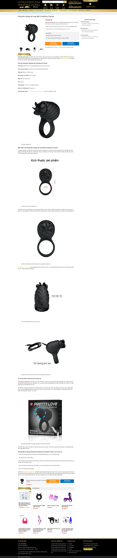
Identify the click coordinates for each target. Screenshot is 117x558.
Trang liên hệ (71, 545)
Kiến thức (88, 10)
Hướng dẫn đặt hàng (87, 0)
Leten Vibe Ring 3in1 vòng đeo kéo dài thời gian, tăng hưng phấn (39, 530)
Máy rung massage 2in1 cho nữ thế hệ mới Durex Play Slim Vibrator (25, 504)
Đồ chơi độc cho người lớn (24, 267)
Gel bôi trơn (31, 10)
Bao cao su (25, 10)
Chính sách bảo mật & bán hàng (75, 550)
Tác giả (70, 549)
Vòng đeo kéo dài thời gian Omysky (67, 506)
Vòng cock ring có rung (53, 505)
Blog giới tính (71, 547)
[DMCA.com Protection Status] (88, 549)
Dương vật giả (48, 10)
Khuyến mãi (95, 0)
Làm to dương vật (73, 10)
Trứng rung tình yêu (63, 10)
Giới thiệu (70, 543)
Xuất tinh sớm (81, 10)
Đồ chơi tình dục (39, 10)
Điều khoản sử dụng (73, 552)
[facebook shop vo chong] (90, 4)
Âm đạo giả (54, 10)
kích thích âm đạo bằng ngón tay (36, 91)
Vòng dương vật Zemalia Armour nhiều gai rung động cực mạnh (25, 530)
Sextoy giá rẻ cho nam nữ (26, 12)
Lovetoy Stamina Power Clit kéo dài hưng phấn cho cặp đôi (67, 530)
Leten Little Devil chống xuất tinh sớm (39, 506)
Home (20, 10)
